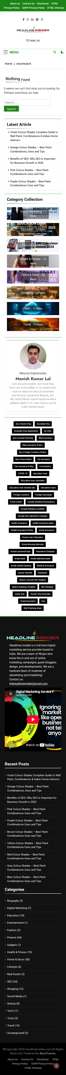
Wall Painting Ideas (33, 608)
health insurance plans (43, 523)
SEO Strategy (47, 587)
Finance (11, 937)
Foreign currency (21, 495)
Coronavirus (45, 466)
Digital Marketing (17, 908)
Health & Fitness (17, 952)
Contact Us (28, 3)
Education (13, 915)
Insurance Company (45, 551)
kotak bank (20, 558)
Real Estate (14, 974)
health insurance (19, 523)
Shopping (12, 988)
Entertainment (15, 922)
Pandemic (42, 573)
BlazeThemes (47, 1053)
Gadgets (12, 945)
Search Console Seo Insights (32, 580)
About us (15, 3)
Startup (11, 1003)
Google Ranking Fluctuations (41, 502)
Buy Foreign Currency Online (32, 452)
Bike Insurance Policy (33, 445)
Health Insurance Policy (22, 530)
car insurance (43, 459)
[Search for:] (27, 102)
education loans (48, 487)
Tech (10, 1010)
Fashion (12, 930)
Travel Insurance (28, 601)
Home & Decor (15, 959)
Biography (13, 900)
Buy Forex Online (23, 459)
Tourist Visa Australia (40, 594)
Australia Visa (43, 424)
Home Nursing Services (33, 544)
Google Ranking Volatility (33, 509)
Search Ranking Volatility (23, 587)
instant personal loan (20, 551)
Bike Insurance (45, 438)
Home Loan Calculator (32, 537)
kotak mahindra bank (40, 558)
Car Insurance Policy (24, 466)
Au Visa (47, 431)
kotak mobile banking (21, 565)
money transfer (25, 573)
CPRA (54, 3)
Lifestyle (12, 966)
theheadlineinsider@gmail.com (28, 683)
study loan (20, 594)
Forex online (16, 502)
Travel (10, 1025)
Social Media (15, 996)
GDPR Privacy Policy (33, 7)
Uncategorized (15, 1033)
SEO (9, 981)
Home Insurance (46, 530)
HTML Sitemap (55, 7)
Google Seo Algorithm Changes (32, 516)
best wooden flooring (23, 438)
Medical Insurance (45, 565)
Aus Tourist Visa (23, 424)
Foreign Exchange (43, 495)
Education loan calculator (33, 480)
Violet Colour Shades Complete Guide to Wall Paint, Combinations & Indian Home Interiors (34, 136)
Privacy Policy (12, 7)
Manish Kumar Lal (33, 379)
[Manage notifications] (56, 1066)
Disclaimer (43, 3)
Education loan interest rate (22, 487)
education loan (40, 473)
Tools (10, 1018)
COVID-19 (22, 473)
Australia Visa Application (26, 431)
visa (43, 601)
